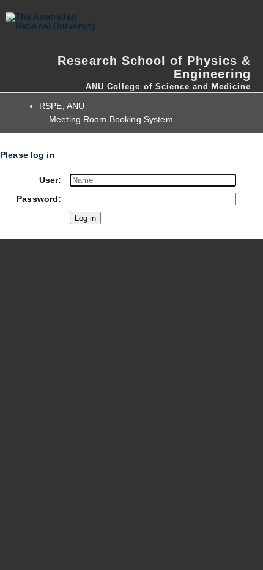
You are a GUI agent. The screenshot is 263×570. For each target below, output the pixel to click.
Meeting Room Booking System (111, 119)
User (49, 180)
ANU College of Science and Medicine (168, 86)
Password (37, 199)
